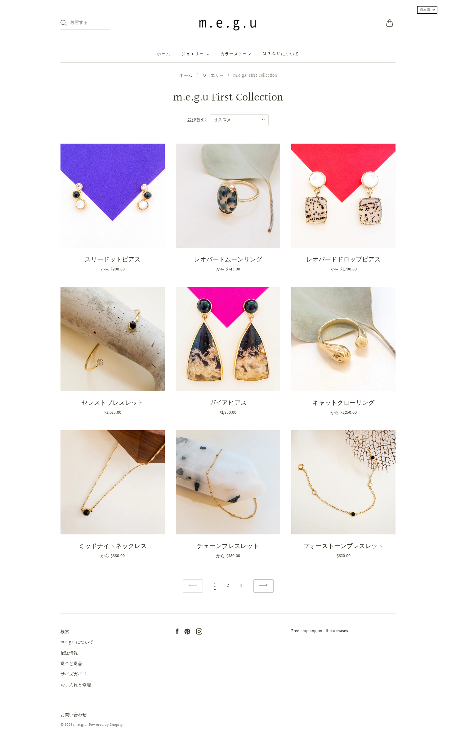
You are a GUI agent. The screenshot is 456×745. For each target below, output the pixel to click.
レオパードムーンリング (228, 260)
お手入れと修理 (75, 685)
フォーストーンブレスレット (343, 546)
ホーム (163, 54)
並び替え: (196, 120)
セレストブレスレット (113, 403)
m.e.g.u (80, 725)
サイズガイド (73, 674)
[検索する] (63, 23)
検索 (64, 631)
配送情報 (69, 653)
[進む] (263, 586)
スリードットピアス (113, 260)
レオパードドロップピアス (343, 260)
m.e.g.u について (281, 54)
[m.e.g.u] (228, 23)
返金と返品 (71, 663)
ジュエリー (192, 54)
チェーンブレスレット (228, 546)
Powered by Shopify (106, 725)
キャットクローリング (343, 403)
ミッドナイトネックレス (112, 546)
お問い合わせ (73, 715)
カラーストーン (236, 54)
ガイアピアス (228, 403)
